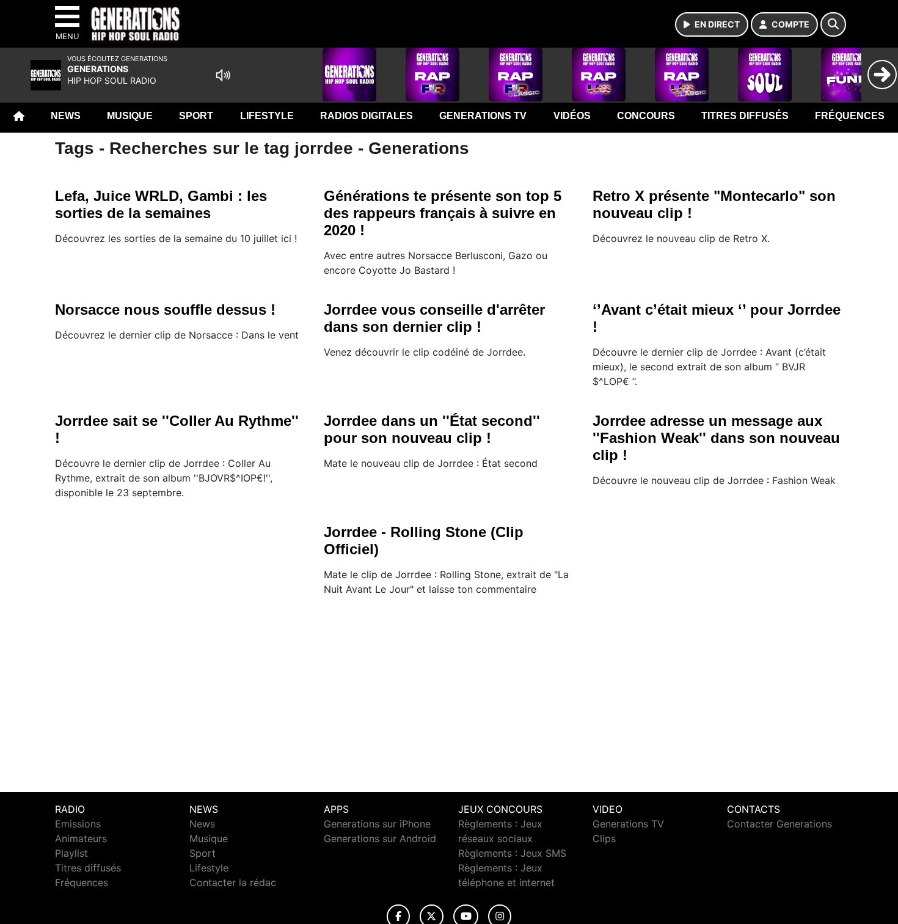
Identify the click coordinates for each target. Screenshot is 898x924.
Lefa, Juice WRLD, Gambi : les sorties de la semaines (161, 204)
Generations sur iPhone (377, 824)
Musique (130, 116)
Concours (646, 116)
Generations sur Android (380, 838)
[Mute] (223, 75)
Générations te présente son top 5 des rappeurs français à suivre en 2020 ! (442, 213)
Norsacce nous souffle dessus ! (165, 309)
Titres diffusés (745, 116)
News (66, 116)
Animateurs (81, 838)
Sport (196, 116)
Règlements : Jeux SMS (512, 853)
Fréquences (850, 116)
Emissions (78, 824)
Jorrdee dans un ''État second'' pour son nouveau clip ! (432, 429)
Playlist (71, 853)
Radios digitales (366, 116)
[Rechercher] (833, 24)
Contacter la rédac (232, 882)
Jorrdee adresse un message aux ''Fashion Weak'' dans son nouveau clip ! (716, 438)
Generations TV (483, 116)
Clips (604, 838)
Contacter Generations (779, 824)
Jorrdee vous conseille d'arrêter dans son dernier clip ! (434, 318)
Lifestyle (267, 116)
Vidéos (572, 116)
